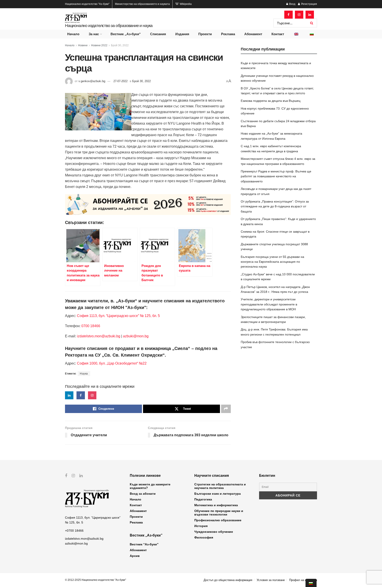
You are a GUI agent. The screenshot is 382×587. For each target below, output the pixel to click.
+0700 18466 (74, 530)
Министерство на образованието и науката (142, 4)
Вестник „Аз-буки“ (126, 34)
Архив (135, 556)
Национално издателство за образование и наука (109, 25)
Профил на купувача (303, 580)
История (201, 526)
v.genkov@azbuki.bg (91, 81)
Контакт (277, 34)
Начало (73, 34)
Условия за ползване (271, 580)
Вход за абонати (143, 493)
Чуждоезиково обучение (213, 531)
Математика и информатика (216, 505)
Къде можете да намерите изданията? (150, 486)
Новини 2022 (99, 45)
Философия (203, 537)
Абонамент (253, 34)
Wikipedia (185, 4)
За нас (94, 34)
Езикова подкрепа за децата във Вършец (270, 100)
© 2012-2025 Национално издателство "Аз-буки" (95, 579)
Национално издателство (87, 4)
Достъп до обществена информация (228, 580)
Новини (83, 45)
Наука (84, 373)
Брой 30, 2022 (120, 45)
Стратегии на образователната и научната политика (220, 486)
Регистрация (308, 4)
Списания (158, 34)
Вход (291, 4)
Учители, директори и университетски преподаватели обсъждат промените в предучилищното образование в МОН (269, 304)
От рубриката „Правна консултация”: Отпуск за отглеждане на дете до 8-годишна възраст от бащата (275, 206)
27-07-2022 (120, 81)
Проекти (205, 34)
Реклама (228, 34)
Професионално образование (217, 520)
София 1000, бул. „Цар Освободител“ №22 (112, 363)
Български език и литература (217, 493)
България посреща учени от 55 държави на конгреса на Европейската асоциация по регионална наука (272, 261)
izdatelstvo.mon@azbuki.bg (98, 336)
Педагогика (203, 499)
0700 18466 (90, 326)
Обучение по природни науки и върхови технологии (218, 512)
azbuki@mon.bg (136, 336)
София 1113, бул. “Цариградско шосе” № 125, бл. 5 (118, 316)
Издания (182, 34)
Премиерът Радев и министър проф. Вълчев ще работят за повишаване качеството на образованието (276, 176)
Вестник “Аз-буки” (144, 544)
